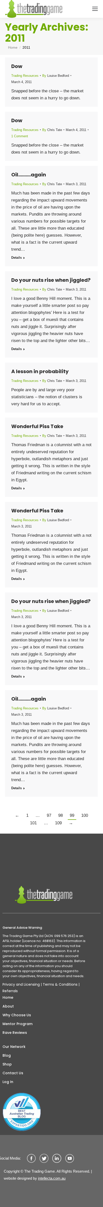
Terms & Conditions (60, 984)
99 (72, 815)
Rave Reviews (14, 1032)
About (8, 1006)
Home (7, 997)
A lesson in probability (40, 371)
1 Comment (19, 136)
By (55, 76)
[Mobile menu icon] (95, 9)
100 (84, 815)
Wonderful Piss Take (37, 426)
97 (49, 815)
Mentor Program (17, 1023)
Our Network (14, 1046)
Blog (6, 1055)
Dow (16, 66)
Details (16, 257)
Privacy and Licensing (21, 984)
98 (60, 815)
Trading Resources (24, 76)
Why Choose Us (16, 1015)
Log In (7, 1081)
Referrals (10, 990)
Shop (7, 1064)
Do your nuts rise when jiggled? (50, 280)
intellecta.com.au (52, 1178)
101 (33, 823)
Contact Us (12, 1073)
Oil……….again (28, 174)
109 (58, 823)
